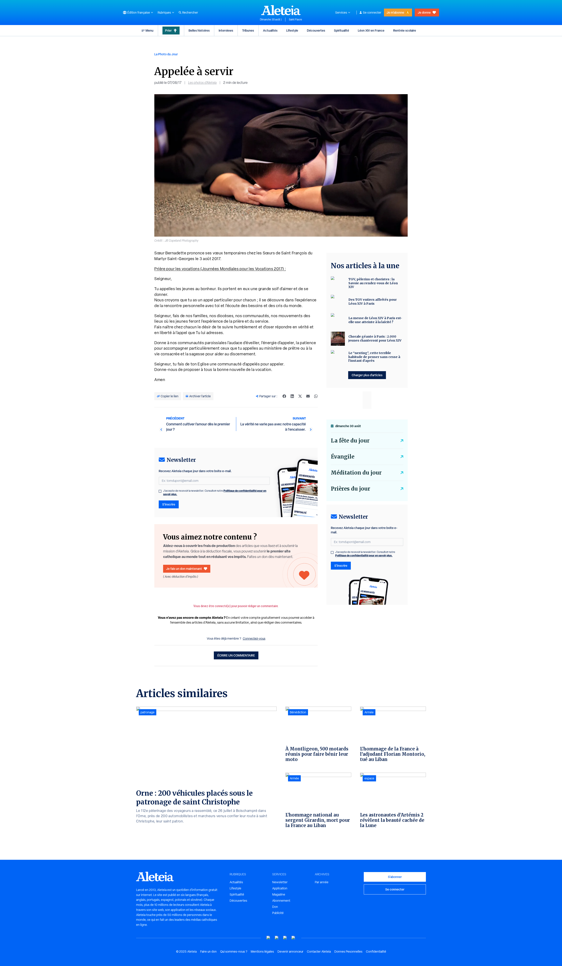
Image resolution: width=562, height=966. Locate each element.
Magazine (278, 894)
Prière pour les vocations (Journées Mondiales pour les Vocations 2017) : (220, 268)
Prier (168, 30)
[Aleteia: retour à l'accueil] (281, 10)
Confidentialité (376, 951)
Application (279, 888)
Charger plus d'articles (367, 375)
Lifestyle (292, 30)
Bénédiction (298, 712)
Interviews (226, 30)
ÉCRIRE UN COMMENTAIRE (236, 655)
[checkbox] (160, 491)
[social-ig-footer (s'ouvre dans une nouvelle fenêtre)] (293, 937)
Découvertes (316, 30)
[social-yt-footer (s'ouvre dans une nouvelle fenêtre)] (268, 937)
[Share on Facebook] (284, 396)
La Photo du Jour (166, 54)
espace (369, 778)
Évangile (342, 456)
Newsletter (280, 882)
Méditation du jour (356, 472)
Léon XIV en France (371, 30)
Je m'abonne (395, 12)
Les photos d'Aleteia (202, 82)
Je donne (424, 12)
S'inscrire (168, 504)
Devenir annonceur (290, 951)
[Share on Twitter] (300, 396)
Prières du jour (350, 488)
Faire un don (208, 951)
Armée (294, 778)
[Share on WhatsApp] (316, 396)
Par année (321, 882)
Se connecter (372, 12)
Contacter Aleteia (319, 951)
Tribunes (248, 30)
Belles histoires (199, 30)
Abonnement (281, 901)
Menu (149, 30)
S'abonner (395, 877)
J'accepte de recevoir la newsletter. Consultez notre (214, 492)
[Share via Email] (308, 396)
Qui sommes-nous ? (233, 951)
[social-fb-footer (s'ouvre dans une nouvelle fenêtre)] (277, 937)
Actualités (270, 30)
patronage (147, 712)
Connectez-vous (254, 638)
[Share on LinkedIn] (292, 396)
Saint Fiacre (295, 19)
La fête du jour (350, 440)
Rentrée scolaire (404, 30)
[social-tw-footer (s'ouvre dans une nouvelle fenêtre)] (285, 937)
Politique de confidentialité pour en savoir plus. (364, 555)
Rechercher (190, 12)
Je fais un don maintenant (184, 569)
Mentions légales (262, 951)
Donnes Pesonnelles (348, 951)
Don (275, 907)
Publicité (278, 913)
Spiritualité (341, 30)
